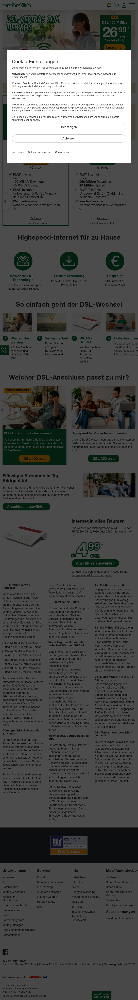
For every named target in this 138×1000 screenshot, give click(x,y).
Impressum (18, 152)
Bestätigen (69, 127)
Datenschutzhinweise (39, 152)
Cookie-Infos (62, 152)
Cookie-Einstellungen (35, 61)
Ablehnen (68, 138)
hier (103, 116)
